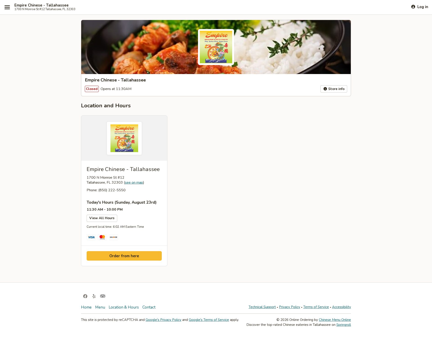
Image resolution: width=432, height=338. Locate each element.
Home (86, 307)
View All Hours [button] (102, 218)
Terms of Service (316, 307)
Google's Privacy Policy (163, 320)
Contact (148, 307)
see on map (134, 182)
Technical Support (262, 307)
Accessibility (341, 307)
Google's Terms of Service (209, 320)
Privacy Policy (289, 307)
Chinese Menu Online (335, 320)
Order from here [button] (124, 256)
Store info (335, 89)
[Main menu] (7, 7)
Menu (100, 307)
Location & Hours (124, 307)
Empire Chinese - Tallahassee (41, 5)
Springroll (343, 324)
